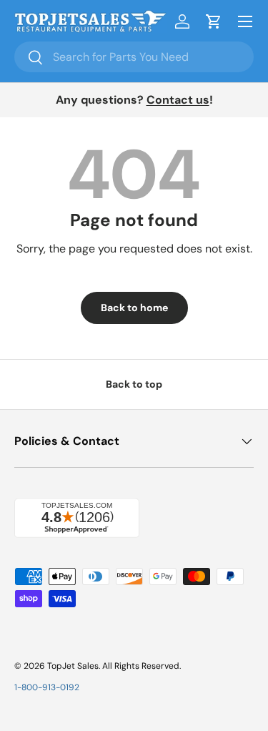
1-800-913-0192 (46, 687)
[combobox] (134, 56)
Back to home (134, 307)
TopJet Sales (73, 666)
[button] (213, 21)
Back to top (134, 384)
